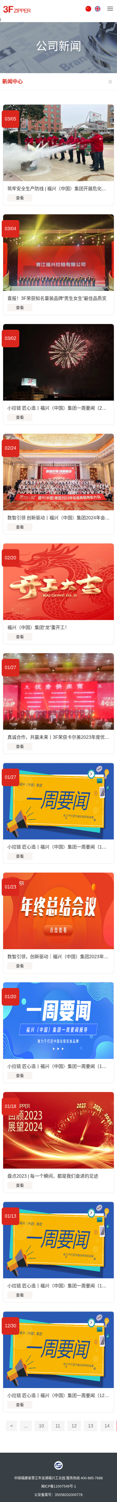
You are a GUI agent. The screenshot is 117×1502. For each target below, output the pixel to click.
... (26, 1425)
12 (74, 1425)
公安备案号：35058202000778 (58, 1494)
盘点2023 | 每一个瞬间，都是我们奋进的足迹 (52, 1176)
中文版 (89, 8)
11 (57, 1425)
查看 (20, 198)
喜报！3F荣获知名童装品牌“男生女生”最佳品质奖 (56, 298)
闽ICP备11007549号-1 (58, 1486)
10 (41, 1425)
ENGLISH (98, 8)
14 (107, 1425)
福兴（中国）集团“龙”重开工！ (38, 627)
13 (90, 1425)
